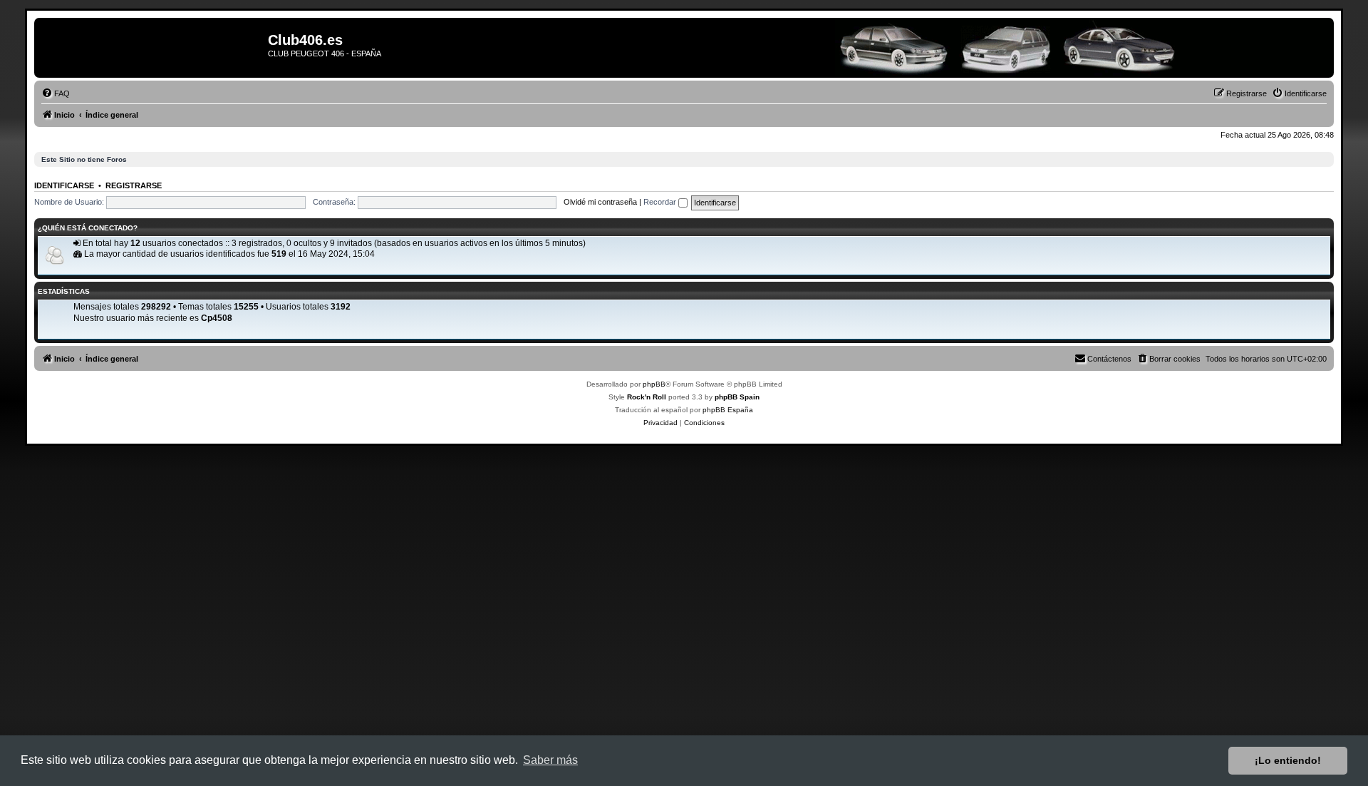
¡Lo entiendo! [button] (1288, 760)
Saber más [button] (550, 760)
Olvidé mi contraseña (600, 202)
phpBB (654, 384)
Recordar (660, 202)
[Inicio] (153, 47)
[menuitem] (55, 93)
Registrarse (133, 185)
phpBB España (728, 410)
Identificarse (64, 185)
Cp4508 (216, 318)
